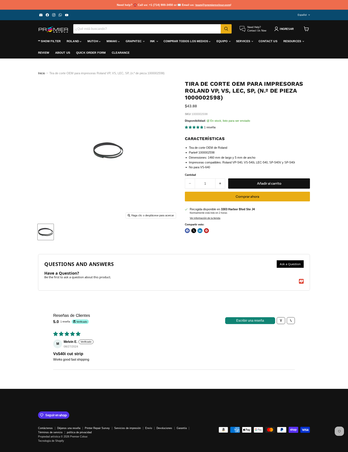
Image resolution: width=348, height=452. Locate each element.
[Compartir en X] (193, 230)
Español (302, 15)
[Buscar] (226, 28)
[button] (194, 127)
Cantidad (190, 174)
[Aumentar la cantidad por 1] (220, 183)
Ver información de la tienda (205, 218)
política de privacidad (79, 432)
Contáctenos (45, 428)
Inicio (41, 73)
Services (243, 41)
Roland (73, 41)
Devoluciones (164, 428)
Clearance (120, 52)
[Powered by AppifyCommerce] (301, 281)
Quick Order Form (91, 52)
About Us (62, 52)
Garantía (182, 428)
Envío (148, 428)
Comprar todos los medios (186, 41)
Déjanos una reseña (68, 428)
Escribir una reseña (250, 320)
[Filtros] (281, 320)
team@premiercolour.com (212, 4)
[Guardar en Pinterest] (206, 230)
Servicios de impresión (127, 428)
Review (43, 52)
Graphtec (134, 41)
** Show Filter (49, 41)
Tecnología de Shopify (51, 440)
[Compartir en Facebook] (187, 230)
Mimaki (112, 41)
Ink (153, 41)
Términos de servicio (50, 432)
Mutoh (93, 41)
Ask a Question (290, 264)
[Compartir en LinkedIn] (200, 230)
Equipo (222, 41)
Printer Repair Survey (97, 428)
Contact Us (268, 41)
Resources (292, 41)
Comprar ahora (247, 197)
